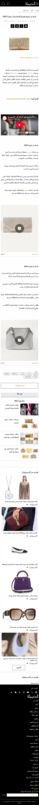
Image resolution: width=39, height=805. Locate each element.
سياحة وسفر (34, 743)
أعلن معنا (35, 774)
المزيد (18, 667)
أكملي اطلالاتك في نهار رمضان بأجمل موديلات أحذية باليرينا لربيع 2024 (19, 564)
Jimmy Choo (28, 377)
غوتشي (29, 152)
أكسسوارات (25, 11)
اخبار (36, 739)
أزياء (32, 11)
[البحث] (8, 3)
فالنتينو (26, 190)
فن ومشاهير (34, 722)
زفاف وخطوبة (34, 729)
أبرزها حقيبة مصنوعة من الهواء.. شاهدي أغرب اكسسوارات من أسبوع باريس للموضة (20, 659)
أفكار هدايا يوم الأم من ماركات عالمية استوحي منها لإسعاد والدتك (21, 501)
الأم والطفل (34, 725)
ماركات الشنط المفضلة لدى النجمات (18, 98)
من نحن (35, 764)
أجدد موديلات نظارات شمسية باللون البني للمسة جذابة (23, 627)
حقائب (29, 374)
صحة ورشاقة (34, 711)
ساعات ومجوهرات (32, 736)
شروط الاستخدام (32, 771)
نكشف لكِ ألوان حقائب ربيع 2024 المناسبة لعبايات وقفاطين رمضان (20, 533)
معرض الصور (35, 254)
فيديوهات (35, 753)
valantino (7, 374)
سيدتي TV (35, 788)
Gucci (36, 377)
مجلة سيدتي (34, 781)
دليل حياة (35, 715)
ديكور (36, 750)
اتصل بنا (35, 767)
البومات (35, 757)
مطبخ (36, 718)
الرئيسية (37, 11)
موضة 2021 (15, 374)
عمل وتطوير (34, 746)
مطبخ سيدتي (34, 785)
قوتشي (22, 374)
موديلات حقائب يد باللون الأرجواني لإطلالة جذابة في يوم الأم (23, 596)
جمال (36, 708)
